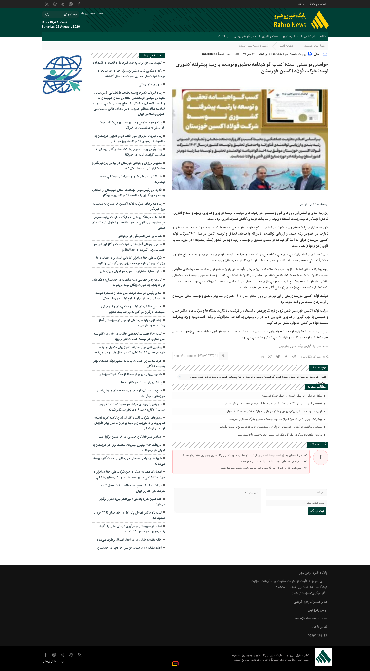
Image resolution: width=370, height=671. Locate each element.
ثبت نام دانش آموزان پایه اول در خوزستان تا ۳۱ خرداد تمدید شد (129, 515)
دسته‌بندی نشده (249, 45)
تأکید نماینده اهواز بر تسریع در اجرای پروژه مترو (131, 271)
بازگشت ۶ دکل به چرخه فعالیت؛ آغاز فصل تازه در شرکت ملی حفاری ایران (132, 488)
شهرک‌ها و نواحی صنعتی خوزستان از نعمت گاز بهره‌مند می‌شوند (128, 461)
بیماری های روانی (150, 84)
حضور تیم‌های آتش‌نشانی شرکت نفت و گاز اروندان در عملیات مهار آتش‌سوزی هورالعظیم (129, 247)
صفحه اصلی (286, 45)
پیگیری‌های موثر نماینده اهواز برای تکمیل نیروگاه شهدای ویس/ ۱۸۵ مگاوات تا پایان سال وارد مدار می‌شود (129, 350)
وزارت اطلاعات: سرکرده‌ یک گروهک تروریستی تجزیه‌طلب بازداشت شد (280, 434)
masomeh (208, 53)
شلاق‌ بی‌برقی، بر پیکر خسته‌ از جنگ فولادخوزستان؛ (292, 395)
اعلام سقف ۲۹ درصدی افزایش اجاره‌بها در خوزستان (129, 548)
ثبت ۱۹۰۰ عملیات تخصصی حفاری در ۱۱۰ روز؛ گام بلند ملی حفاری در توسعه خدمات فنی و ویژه (129, 336)
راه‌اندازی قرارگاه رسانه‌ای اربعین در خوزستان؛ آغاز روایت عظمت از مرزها (132, 323)
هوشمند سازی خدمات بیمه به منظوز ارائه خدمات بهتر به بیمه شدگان (129, 363)
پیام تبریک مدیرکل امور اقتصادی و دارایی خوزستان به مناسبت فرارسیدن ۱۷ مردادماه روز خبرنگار (129, 138)
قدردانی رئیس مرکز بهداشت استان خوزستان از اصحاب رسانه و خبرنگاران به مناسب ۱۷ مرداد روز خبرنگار (128, 192)
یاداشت (223, 36)
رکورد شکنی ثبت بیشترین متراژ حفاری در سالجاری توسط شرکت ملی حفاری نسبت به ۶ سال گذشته (131, 73)
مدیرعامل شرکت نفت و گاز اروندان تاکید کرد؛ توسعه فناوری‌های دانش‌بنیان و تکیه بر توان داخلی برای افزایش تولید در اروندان (129, 423)
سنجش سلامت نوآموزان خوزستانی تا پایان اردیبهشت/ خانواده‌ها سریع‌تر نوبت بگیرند (271, 426)
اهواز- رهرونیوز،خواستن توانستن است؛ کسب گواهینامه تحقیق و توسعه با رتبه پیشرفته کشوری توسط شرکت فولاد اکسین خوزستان (258, 377)
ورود (301, 3)
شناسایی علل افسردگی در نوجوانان (140, 236)
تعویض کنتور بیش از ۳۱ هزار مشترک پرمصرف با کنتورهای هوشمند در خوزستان (274, 403)
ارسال (317, 54)
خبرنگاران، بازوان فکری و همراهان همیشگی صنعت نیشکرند (131, 179)
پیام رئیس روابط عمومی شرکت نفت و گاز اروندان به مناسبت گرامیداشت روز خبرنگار (130, 152)
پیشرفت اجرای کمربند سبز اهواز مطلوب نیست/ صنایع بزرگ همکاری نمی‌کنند (275, 419)
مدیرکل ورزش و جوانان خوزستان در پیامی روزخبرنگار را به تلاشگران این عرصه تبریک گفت (128, 165)
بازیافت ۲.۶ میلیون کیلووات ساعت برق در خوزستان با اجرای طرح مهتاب (129, 447)
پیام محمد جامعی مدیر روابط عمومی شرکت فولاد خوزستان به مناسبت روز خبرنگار (132, 125)
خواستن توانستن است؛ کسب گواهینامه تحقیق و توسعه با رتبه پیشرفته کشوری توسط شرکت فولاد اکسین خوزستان (252, 67)
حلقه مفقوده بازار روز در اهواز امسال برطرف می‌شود (129, 540)
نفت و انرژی (270, 36)
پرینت (303, 53)
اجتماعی (309, 36)
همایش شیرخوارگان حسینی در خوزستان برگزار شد (130, 437)
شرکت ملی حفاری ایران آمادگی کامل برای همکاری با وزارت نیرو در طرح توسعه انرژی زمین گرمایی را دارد (130, 260)
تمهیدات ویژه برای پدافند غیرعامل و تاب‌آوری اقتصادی (127, 63)
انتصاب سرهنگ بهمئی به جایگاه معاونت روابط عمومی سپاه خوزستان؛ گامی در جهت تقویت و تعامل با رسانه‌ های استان (128, 223)
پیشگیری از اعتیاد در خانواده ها (141, 382)
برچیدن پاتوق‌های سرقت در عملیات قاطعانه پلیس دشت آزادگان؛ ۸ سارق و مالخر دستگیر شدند (132, 407)
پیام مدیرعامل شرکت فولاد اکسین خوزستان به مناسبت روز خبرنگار (129, 206)
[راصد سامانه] (176, 663)
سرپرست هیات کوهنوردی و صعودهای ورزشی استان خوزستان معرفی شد (130, 393)
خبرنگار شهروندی (245, 36)
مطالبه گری (290, 36)
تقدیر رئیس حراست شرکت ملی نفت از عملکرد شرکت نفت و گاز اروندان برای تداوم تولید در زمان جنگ (130, 295)
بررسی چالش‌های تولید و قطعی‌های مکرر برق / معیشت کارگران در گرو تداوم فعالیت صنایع (133, 309)
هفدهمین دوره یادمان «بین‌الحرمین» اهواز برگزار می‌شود (132, 501)
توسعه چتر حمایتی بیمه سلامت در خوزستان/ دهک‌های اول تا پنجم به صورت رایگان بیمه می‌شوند (128, 282)
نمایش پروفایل (317, 3)
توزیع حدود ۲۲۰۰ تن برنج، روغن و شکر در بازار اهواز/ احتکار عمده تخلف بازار (275, 411)
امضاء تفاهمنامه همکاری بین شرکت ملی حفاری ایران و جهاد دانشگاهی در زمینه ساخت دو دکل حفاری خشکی (129, 474)
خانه (323, 36)
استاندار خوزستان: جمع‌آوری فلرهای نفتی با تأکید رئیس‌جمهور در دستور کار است (132, 529)
